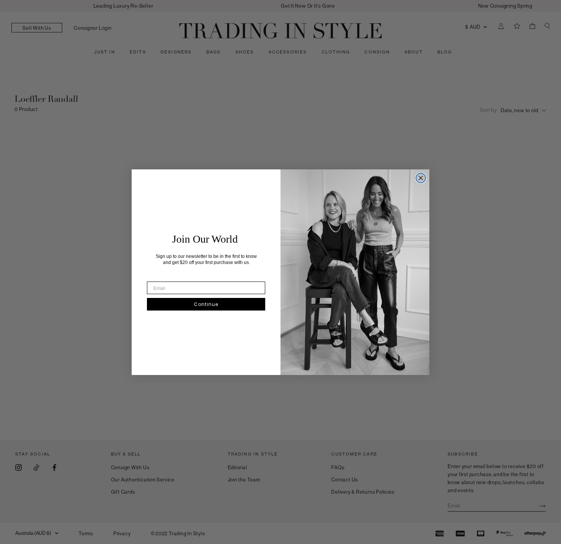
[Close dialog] (421, 178)
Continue (206, 304)
